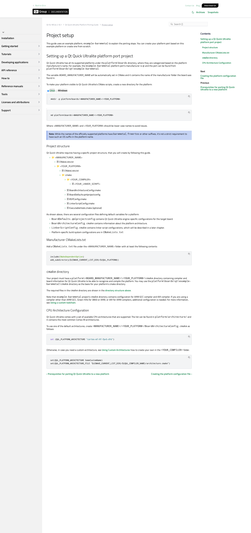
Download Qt (210, 5)
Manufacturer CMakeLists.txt (215, 52)
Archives (200, 12)
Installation (7, 38)
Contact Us (189, 5)
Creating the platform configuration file (170, 373)
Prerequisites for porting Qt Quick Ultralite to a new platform (78, 374)
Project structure (210, 47)
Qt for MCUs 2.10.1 (54, 25)
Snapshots (213, 12)
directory (209, 57)
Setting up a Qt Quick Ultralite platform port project (215, 40)
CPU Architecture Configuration (216, 62)
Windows (62, 90)
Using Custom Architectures (116, 350)
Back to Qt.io (40, 5)
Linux (52, 90)
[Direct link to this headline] (134, 56)
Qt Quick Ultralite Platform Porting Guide (81, 25)
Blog (198, 5)
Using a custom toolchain (63, 302)
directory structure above (118, 290)
